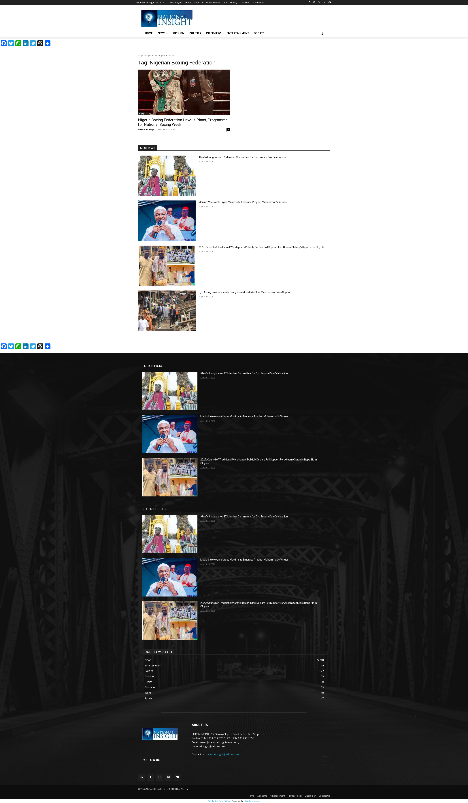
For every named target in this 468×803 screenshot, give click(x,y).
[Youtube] (329, 3)
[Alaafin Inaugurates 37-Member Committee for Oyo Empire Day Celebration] (167, 176)
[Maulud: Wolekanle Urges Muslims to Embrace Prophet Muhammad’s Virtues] (167, 220)
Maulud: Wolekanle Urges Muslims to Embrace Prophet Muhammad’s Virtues (243, 202)
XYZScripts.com (252, 801)
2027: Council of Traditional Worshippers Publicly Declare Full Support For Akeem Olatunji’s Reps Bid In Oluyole (261, 247)
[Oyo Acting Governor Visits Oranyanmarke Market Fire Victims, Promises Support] (167, 310)
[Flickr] (159, 777)
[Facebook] (309, 3)
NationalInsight (146, 129)
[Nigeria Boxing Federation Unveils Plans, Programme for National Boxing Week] (184, 92)
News (141, 113)
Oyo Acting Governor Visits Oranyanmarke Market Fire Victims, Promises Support (245, 292)
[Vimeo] (324, 3)
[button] (321, 33)
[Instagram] (314, 3)
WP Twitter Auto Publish (219, 801)
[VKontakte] (177, 777)
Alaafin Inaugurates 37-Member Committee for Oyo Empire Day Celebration (242, 157)
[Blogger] (141, 777)
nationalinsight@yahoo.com (222, 754)
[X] (319, 3)
